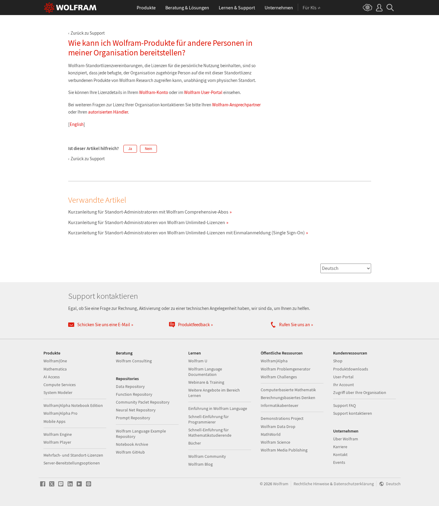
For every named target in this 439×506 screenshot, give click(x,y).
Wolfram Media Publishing (284, 450)
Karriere (340, 446)
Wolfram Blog (200, 464)
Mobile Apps (54, 421)
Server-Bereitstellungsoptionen (71, 463)
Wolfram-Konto (153, 92)
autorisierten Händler (108, 112)
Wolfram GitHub (130, 452)
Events (339, 462)
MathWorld (271, 434)
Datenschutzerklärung (354, 483)
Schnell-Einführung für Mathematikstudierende (209, 432)
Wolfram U (197, 361)
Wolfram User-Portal (203, 92)
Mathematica (55, 369)
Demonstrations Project (282, 418)
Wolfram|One (55, 361)
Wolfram (280, 483)
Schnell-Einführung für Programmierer (208, 419)
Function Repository (134, 394)
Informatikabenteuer (279, 405)
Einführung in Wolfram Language (217, 408)
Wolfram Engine (57, 434)
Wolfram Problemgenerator (285, 369)
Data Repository (130, 386)
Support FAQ (344, 405)
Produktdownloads (350, 369)
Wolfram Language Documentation (205, 371)
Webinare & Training (206, 382)
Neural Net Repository (136, 410)
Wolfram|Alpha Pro (60, 413)
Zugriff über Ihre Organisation (359, 392)
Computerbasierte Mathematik (288, 389)
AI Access (51, 377)
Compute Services (59, 384)
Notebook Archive (132, 444)
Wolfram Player (57, 442)
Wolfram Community (207, 456)
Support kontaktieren (352, 413)
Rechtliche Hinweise (311, 483)
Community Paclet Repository (143, 402)
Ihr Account (343, 384)
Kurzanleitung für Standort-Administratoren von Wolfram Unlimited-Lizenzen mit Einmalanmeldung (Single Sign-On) (186, 233)
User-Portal (343, 377)
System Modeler (57, 392)
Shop (337, 361)
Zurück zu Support (88, 33)
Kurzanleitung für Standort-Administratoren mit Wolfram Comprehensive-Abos (148, 212)
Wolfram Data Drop (278, 426)
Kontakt (340, 454)
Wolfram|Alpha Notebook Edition (73, 405)
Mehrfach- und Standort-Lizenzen (73, 455)
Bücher (194, 443)
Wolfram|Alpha (274, 361)
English (77, 124)
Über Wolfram (345, 439)
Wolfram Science (275, 442)
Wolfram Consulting (134, 361)
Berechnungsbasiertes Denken (288, 397)
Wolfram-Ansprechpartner (236, 105)
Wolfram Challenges (279, 377)
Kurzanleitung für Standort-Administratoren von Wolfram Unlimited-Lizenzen (146, 222)
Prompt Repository (133, 417)
